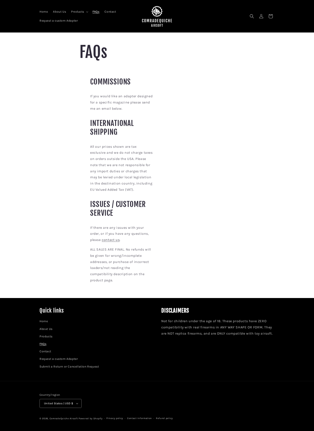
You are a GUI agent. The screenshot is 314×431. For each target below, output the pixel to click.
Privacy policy (114, 418)
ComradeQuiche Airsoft (64, 418)
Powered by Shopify (91, 418)
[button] (79, 11)
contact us (111, 240)
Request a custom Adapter (59, 359)
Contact (45, 351)
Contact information (139, 418)
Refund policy (164, 418)
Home (44, 321)
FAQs (43, 344)
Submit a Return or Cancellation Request (69, 366)
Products (46, 336)
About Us (46, 329)
